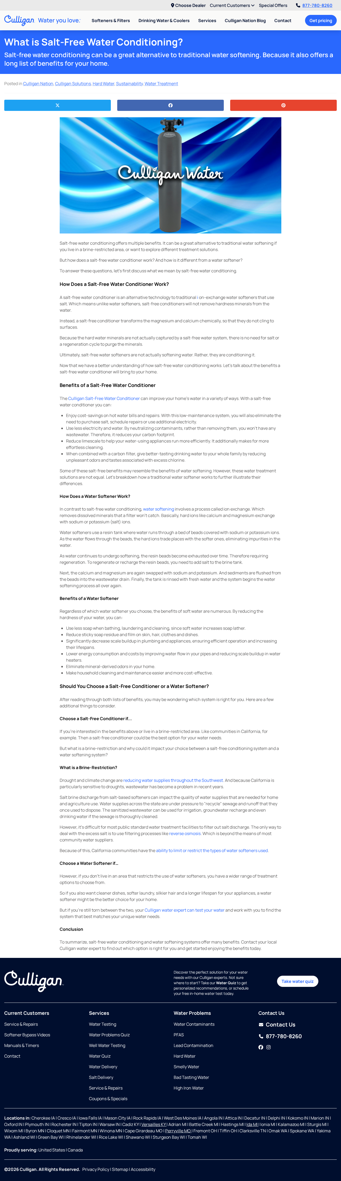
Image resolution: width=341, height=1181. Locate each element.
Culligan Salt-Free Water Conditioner (104, 398)
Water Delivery (103, 1067)
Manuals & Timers (21, 1045)
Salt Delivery (101, 1077)
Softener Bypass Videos (27, 1035)
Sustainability (129, 83)
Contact (282, 20)
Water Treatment (161, 83)
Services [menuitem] (207, 20)
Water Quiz (100, 1056)
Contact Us (280, 1024)
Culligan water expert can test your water (185, 910)
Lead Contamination (193, 1045)
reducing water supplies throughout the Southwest (173, 780)
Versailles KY (154, 1124)
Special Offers (273, 5)
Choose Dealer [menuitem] (190, 5)
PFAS (179, 1035)
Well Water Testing (107, 1045)
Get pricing (321, 20)
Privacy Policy (95, 1169)
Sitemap (120, 1169)
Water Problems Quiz (109, 1035)
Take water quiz (298, 981)
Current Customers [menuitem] (230, 5)
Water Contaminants (194, 1024)
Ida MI (252, 1124)
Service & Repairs (21, 1024)
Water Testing (102, 1024)
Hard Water (103, 83)
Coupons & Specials (108, 1098)
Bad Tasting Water (191, 1077)
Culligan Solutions (73, 83)
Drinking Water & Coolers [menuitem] (164, 20)
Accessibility (143, 1169)
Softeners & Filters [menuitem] (111, 20)
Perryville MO (178, 1131)
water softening (158, 509)
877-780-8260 (317, 5)
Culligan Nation (38, 83)
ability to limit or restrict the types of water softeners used (212, 850)
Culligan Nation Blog (245, 20)
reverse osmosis (185, 833)
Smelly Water (186, 1067)
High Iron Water (189, 1088)
